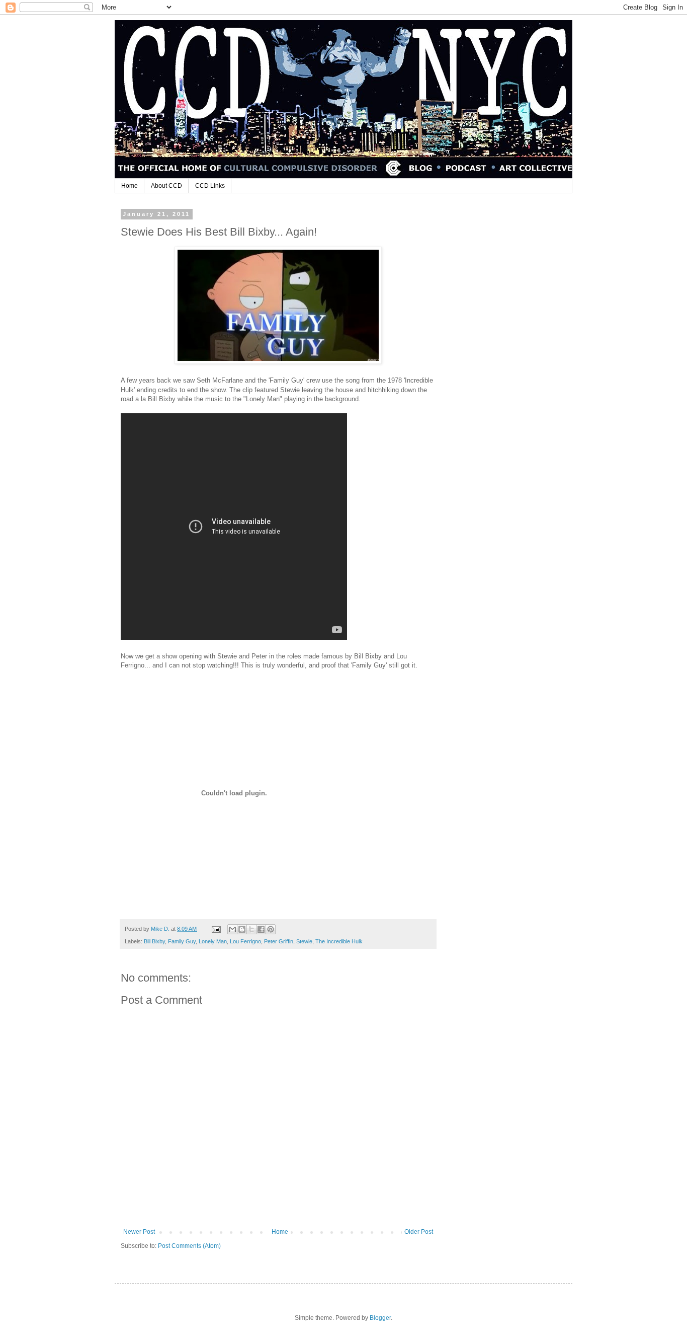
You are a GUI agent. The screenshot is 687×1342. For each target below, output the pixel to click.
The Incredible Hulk (339, 941)
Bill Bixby (154, 941)
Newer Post (139, 1231)
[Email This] (232, 929)
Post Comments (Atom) (189, 1245)
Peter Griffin (278, 941)
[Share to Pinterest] (271, 929)
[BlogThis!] (242, 929)
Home (129, 185)
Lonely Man (213, 941)
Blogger (380, 1317)
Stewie (304, 941)
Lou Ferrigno (245, 941)
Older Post (418, 1231)
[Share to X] (251, 929)
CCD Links (210, 185)
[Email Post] (215, 929)
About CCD (166, 185)
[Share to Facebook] (261, 929)
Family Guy (182, 941)
